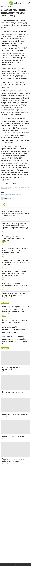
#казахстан (18, 194)
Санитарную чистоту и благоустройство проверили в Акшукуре (13, 238)
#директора (8, 194)
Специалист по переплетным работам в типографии (13, 460)
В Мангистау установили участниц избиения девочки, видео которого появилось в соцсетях (14, 273)
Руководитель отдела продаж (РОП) (15, 414)
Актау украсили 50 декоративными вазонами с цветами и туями (13, 329)
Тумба (2, 192)
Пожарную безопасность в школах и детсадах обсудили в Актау (15, 295)
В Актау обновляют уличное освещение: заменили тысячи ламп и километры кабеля (15, 213)
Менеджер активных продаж (12, 392)
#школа (2, 194)
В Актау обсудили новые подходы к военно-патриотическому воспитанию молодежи (15, 250)
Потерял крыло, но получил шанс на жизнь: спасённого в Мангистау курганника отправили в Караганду (15, 226)
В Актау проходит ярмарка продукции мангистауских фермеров (15, 284)
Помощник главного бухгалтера (14, 437)
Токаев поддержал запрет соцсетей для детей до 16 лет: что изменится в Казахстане (15, 262)
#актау (13, 194)
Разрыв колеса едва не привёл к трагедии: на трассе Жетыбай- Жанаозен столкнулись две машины (15, 310)
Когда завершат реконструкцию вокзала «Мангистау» (15, 321)
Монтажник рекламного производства (11, 369)
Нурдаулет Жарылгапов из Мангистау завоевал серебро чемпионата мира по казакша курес (14, 340)
